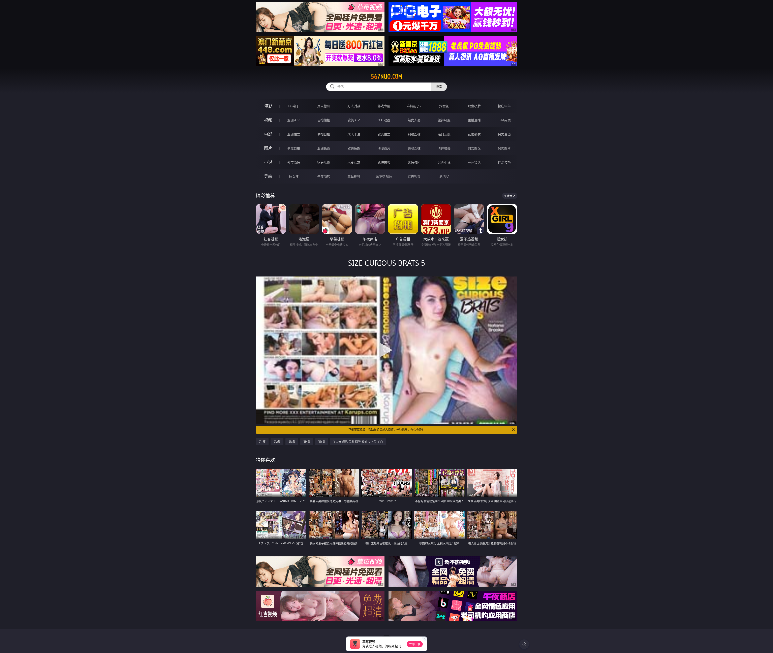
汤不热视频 (384, 176)
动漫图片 (383, 148)
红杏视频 (414, 176)
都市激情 (293, 162)
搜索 (439, 87)
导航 (268, 176)
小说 (268, 162)
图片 (268, 148)
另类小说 (444, 162)
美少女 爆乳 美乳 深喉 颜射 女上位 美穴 (358, 442)
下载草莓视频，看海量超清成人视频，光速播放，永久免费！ (386, 429)
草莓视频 (353, 176)
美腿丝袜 (414, 148)
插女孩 (294, 176)
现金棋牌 (474, 106)
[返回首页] (524, 644)
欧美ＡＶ (353, 120)
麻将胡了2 (414, 106)
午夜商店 (323, 176)
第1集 (262, 442)
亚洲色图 (323, 148)
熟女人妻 (414, 120)
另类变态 (504, 134)
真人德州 (323, 106)
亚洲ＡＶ (293, 120)
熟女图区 (474, 148)
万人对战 (353, 106)
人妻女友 (353, 162)
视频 (268, 120)
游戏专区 (383, 106)
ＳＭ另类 (504, 120)
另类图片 (504, 148)
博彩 (268, 106)
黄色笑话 (474, 162)
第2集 (277, 442)
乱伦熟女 (474, 134)
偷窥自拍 (293, 148)
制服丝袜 (414, 134)
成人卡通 (353, 134)
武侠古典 (383, 162)
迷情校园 (414, 162)
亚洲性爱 (293, 134)
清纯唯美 (444, 148)
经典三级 (444, 134)
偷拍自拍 (323, 134)
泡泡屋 (444, 176)
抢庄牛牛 (504, 106)
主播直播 (474, 120)
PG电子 (293, 106)
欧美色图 (353, 148)
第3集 (292, 442)
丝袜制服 (444, 120)
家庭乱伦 (323, 162)
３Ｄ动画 (383, 120)
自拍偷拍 (323, 120)
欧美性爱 (383, 134)
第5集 (321, 442)
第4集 (306, 442)
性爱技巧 (504, 162)
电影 (268, 134)
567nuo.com (386, 76)
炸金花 (444, 106)
